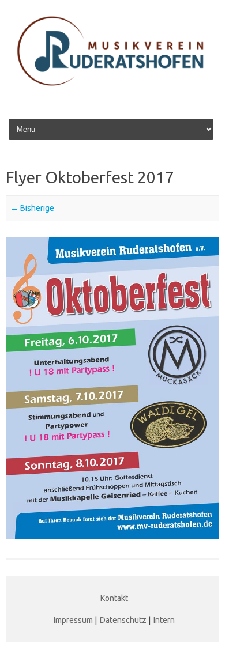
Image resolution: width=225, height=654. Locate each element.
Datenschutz (123, 620)
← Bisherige (32, 208)
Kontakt (114, 598)
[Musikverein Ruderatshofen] (112, 94)
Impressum (73, 620)
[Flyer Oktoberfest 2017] (112, 388)
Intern (164, 620)
